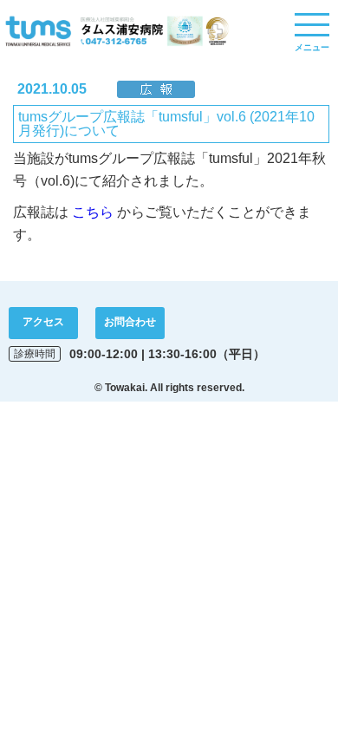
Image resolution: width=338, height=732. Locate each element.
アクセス (43, 322)
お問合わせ (130, 322)
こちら (92, 212)
